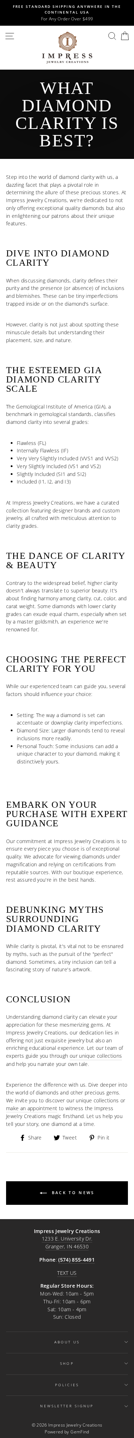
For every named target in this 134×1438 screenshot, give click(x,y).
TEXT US (66, 1272)
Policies (67, 1384)
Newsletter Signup (67, 1405)
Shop (67, 1363)
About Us (67, 1341)
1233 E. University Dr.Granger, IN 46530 (67, 1242)
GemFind (79, 1432)
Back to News (72, 1192)
